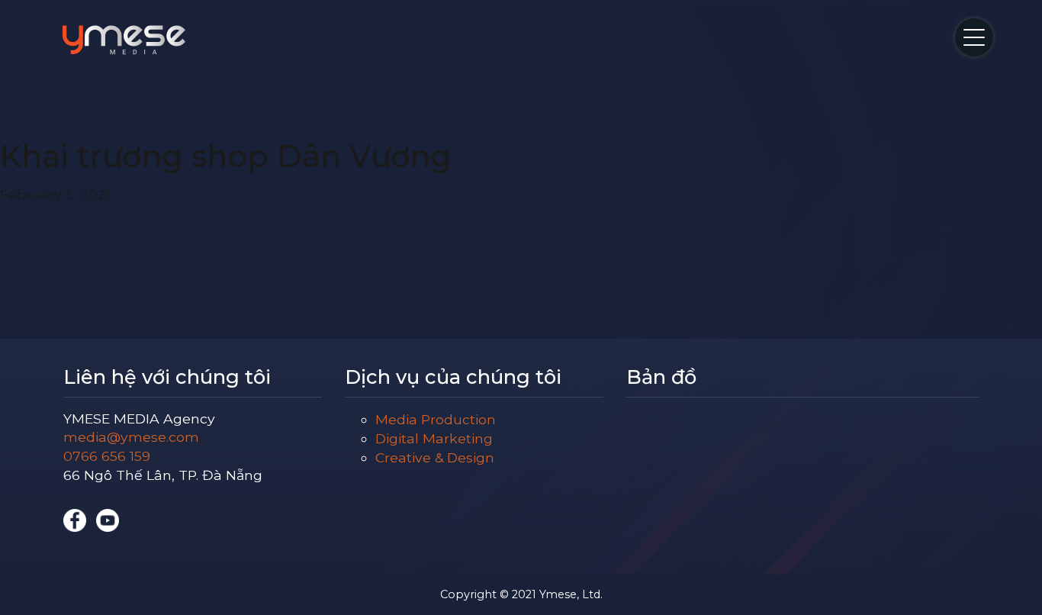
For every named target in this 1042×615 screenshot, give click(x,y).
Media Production (435, 419)
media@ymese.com (131, 437)
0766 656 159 (106, 456)
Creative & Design (434, 457)
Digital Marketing (434, 438)
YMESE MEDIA (124, 39)
